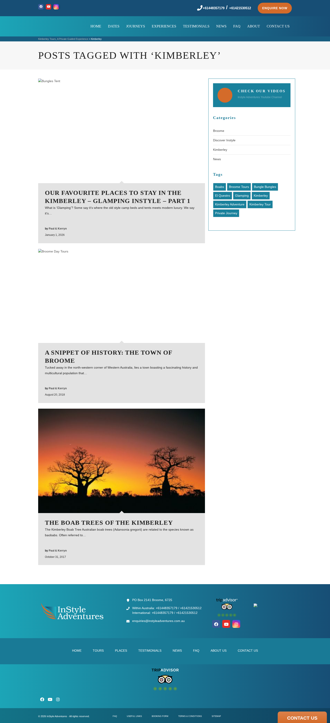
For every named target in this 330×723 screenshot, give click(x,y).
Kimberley (220, 149)
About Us (219, 650)
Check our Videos (262, 91)
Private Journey (226, 213)
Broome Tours (239, 187)
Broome (218, 131)
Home (76, 650)
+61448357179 (213, 8)
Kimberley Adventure (229, 204)
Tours (98, 650)
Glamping (242, 195)
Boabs (219, 187)
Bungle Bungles (265, 187)
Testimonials (149, 650)
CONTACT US (302, 718)
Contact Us (248, 650)
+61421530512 (240, 8)
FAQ (196, 650)
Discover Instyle (224, 140)
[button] (275, 8)
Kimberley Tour (260, 204)
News (217, 159)
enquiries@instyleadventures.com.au (158, 621)
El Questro (222, 195)
